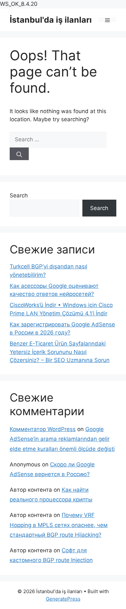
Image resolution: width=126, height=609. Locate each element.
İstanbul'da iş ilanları (51, 20)
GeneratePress (63, 599)
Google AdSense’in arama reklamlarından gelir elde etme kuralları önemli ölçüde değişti (62, 439)
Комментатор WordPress (43, 429)
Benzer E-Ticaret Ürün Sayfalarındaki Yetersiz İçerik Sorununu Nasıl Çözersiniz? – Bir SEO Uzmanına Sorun (60, 351)
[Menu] (107, 19)
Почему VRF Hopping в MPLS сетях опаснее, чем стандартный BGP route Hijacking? (59, 525)
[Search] (19, 153)
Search (19, 195)
